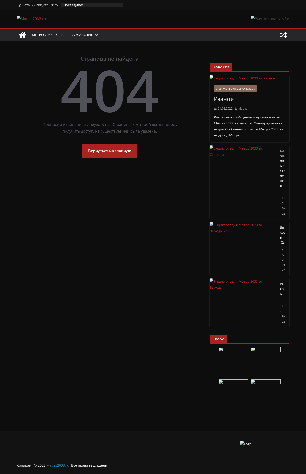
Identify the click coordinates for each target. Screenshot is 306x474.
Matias (242, 109)
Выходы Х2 (282, 235)
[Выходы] (243, 302)
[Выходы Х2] (243, 249)
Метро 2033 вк (45, 35)
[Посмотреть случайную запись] (283, 35)
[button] (60, 35)
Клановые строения (282, 168)
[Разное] (249, 78)
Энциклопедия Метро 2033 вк (235, 88)
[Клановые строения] (243, 182)
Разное (224, 99)
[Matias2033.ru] (22, 35)
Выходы (282, 289)
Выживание (82, 35)
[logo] (245, 444)
